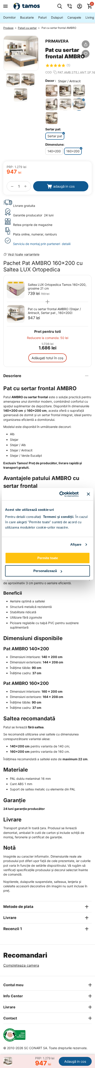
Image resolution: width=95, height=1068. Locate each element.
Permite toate (47, 558)
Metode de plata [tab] (18, 906)
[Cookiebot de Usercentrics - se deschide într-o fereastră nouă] (60, 494)
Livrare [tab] (9, 917)
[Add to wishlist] (85, 54)
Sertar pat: (53, 129)
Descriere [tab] (12, 376)
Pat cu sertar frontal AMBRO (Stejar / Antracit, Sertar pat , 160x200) (54, 311)
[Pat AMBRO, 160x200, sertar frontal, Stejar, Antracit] (21, 53)
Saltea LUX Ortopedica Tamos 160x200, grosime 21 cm (57, 286)
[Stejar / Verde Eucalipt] (51, 118)
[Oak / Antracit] (79, 90)
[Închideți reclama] (88, 494)
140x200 (54, 151)
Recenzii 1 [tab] (12, 929)
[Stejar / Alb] (65, 104)
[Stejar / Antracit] (79, 104)
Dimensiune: (54, 144)
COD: (48, 72)
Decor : (50, 80)
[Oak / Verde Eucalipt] (51, 104)
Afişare (76, 544)
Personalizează (45, 571)
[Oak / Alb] (65, 90)
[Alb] (51, 90)
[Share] (85, 44)
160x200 (73, 151)
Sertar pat (55, 136)
